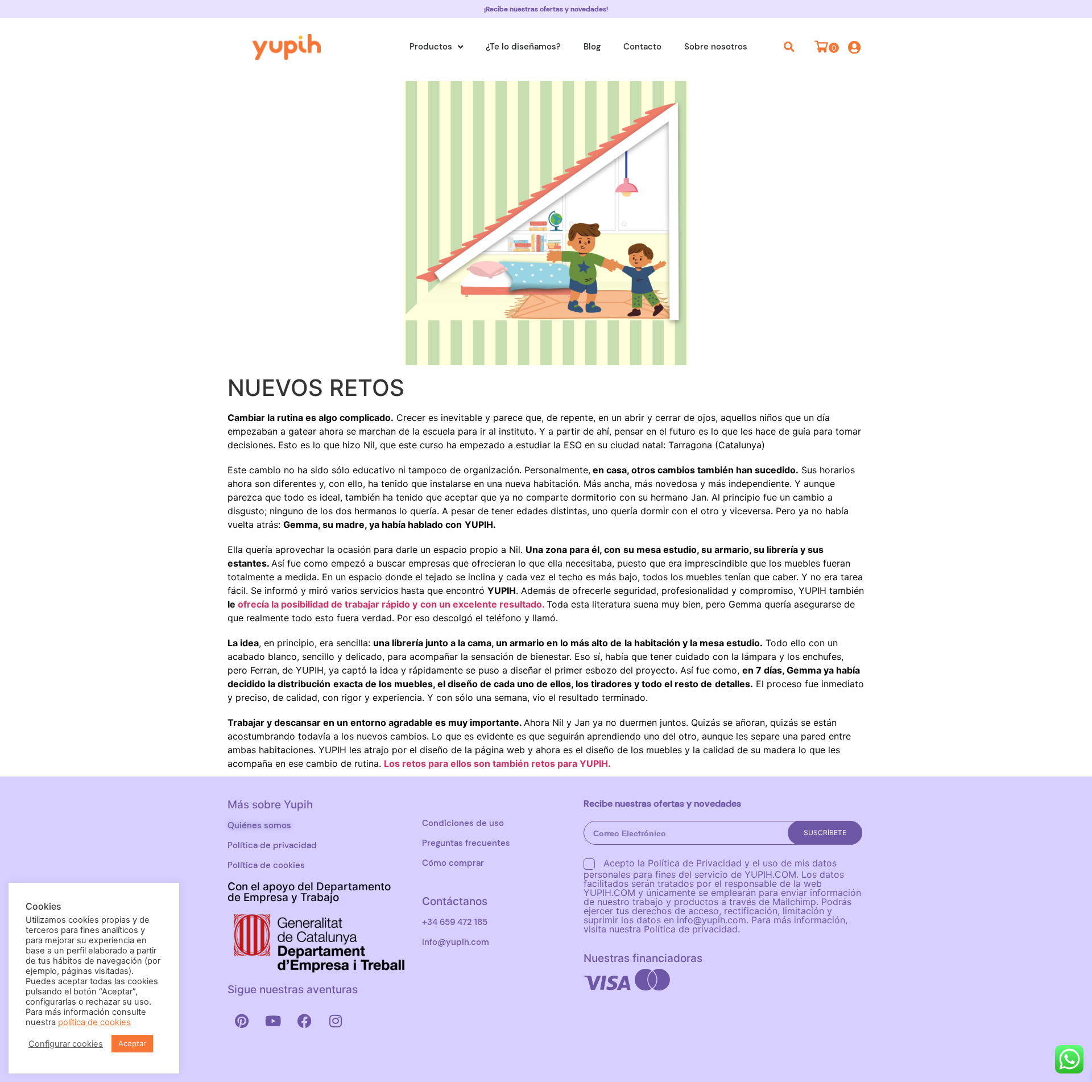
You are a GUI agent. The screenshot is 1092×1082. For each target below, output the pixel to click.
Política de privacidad (272, 845)
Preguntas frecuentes (466, 843)
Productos (431, 46)
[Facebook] (304, 1020)
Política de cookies (266, 865)
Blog (592, 46)
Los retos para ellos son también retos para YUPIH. (497, 763)
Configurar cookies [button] (65, 1044)
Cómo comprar (453, 863)
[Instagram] (335, 1020)
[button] (789, 46)
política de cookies (94, 1022)
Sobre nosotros (715, 46)
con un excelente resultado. (483, 604)
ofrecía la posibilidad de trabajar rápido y (326, 604)
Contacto (642, 46)
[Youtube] (273, 1020)
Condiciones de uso (463, 823)
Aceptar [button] (132, 1043)
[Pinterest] (242, 1020)
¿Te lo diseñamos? (523, 46)
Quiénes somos (259, 825)
